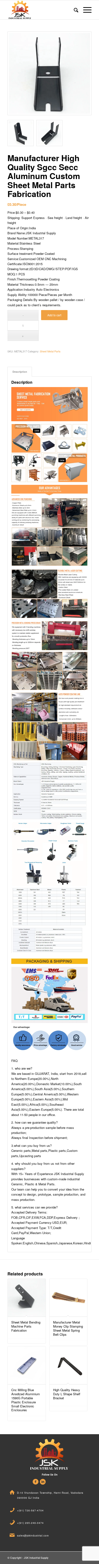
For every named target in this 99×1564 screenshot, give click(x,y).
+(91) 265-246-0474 (30, 1523)
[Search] (73, 9)
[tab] (19, 372)
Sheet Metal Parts (50, 351)
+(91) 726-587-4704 (30, 1510)
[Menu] (85, 9)
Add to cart (54, 315)
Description (19, 371)
